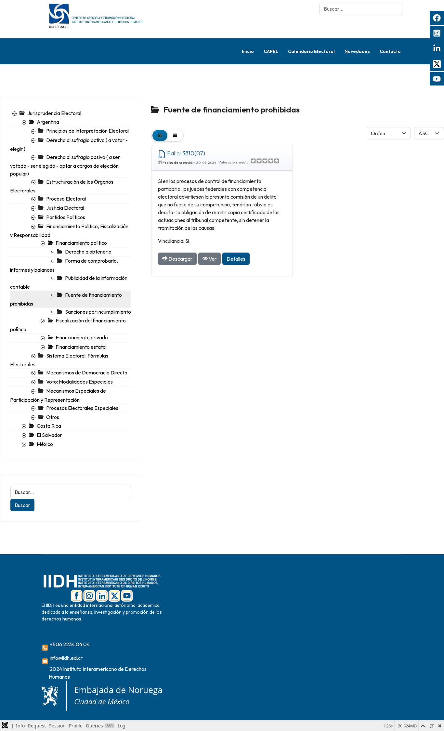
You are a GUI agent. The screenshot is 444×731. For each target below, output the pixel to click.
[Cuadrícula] (159, 135)
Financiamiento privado (82, 337)
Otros (52, 417)
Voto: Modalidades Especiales (79, 381)
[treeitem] (54, 113)
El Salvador (49, 435)
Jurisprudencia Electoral (54, 113)
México (45, 444)
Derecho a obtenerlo (88, 251)
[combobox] (361, 9)
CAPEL (271, 51)
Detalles (236, 258)
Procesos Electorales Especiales (82, 408)
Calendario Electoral (311, 51)
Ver (212, 258)
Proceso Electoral (66, 198)
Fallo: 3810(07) (185, 153)
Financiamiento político (81, 243)
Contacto (390, 51)
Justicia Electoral (65, 207)
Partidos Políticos (65, 217)
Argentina (48, 122)
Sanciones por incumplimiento (98, 311)
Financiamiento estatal (81, 347)
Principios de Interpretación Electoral (87, 130)
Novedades (357, 51)
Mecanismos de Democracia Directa (86, 372)
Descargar (179, 258)
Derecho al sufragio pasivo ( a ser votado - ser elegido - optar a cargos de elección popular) (65, 165)
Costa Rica (49, 426)
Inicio (248, 51)
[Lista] (174, 135)
